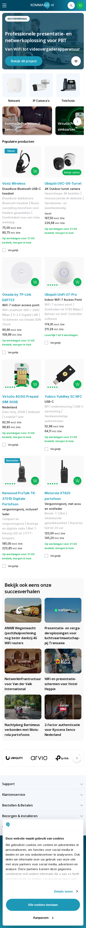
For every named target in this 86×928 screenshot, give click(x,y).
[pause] (76, 61)
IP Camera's (41, 100)
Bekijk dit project (24, 61)
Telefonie (68, 100)
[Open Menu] (4, 5)
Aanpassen (41, 917)
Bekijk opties (72, 172)
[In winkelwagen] (35, 171)
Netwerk (14, 100)
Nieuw (11, 150)
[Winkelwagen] (80, 5)
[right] (77, 122)
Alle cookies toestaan (43, 904)
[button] (43, 784)
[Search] (71, 5)
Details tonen (63, 891)
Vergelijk (13, 250)
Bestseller (12, 460)
